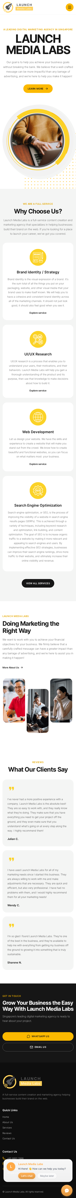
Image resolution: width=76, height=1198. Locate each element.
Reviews (6, 1133)
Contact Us (8, 1138)
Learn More (35, 88)
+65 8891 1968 (15, 1158)
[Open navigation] (70, 7)
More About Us (10, 667)
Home (5, 1116)
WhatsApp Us (40, 1036)
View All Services (38, 583)
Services (7, 1127)
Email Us (40, 1047)
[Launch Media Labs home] (17, 7)
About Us (7, 1122)
